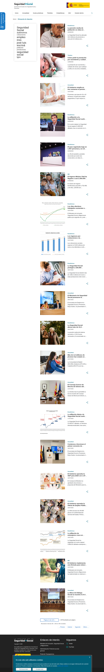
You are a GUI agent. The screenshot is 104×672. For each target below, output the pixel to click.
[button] (87, 46)
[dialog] (52, 664)
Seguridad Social (23, 29)
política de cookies (62, 666)
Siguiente (77, 627)
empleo (21, 37)
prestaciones (21, 49)
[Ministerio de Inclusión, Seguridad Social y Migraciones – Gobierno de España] (78, 5)
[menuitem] (16, 13)
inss (19, 39)
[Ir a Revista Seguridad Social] (25, 3)
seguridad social (22, 53)
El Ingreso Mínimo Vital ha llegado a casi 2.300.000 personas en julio (77, 178)
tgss (19, 57)
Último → (86, 627)
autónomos (22, 32)
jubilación (20, 48)
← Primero (62, 627)
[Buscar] (92, 13)
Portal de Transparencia (47, 654)
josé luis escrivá (21, 44)
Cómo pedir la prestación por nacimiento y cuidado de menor (77, 59)
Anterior (70, 627)
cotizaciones (21, 35)
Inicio (14, 19)
